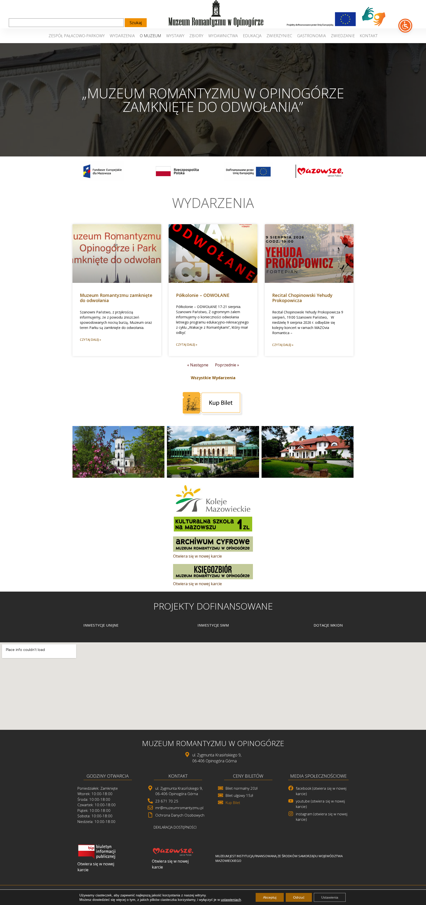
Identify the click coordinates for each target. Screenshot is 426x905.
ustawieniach (231, 900)
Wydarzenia (122, 35)
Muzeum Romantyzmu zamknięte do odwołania (116, 298)
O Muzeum (150, 35)
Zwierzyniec (279, 35)
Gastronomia (311, 35)
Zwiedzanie (343, 35)
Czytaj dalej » (90, 340)
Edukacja (252, 35)
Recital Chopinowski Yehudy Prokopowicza (302, 298)
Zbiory (196, 35)
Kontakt (369, 35)
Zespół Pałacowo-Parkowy (77, 35)
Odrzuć (298, 897)
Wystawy (175, 35)
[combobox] (66, 22)
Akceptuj (269, 897)
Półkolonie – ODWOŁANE (203, 295)
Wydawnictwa (223, 35)
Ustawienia (329, 897)
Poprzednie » (227, 365)
